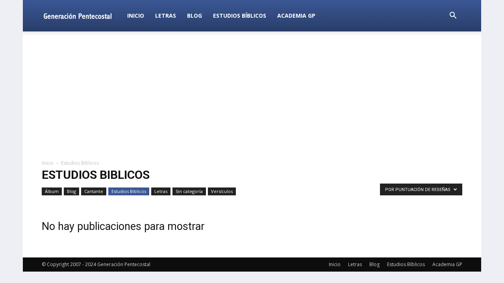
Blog (194, 15)
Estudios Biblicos (128, 191)
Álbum (52, 191)
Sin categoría (189, 191)
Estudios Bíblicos (239, 15)
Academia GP (296, 15)
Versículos (222, 191)
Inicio (135, 15)
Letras (165, 15)
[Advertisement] (252, 96)
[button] (452, 16)
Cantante (93, 191)
